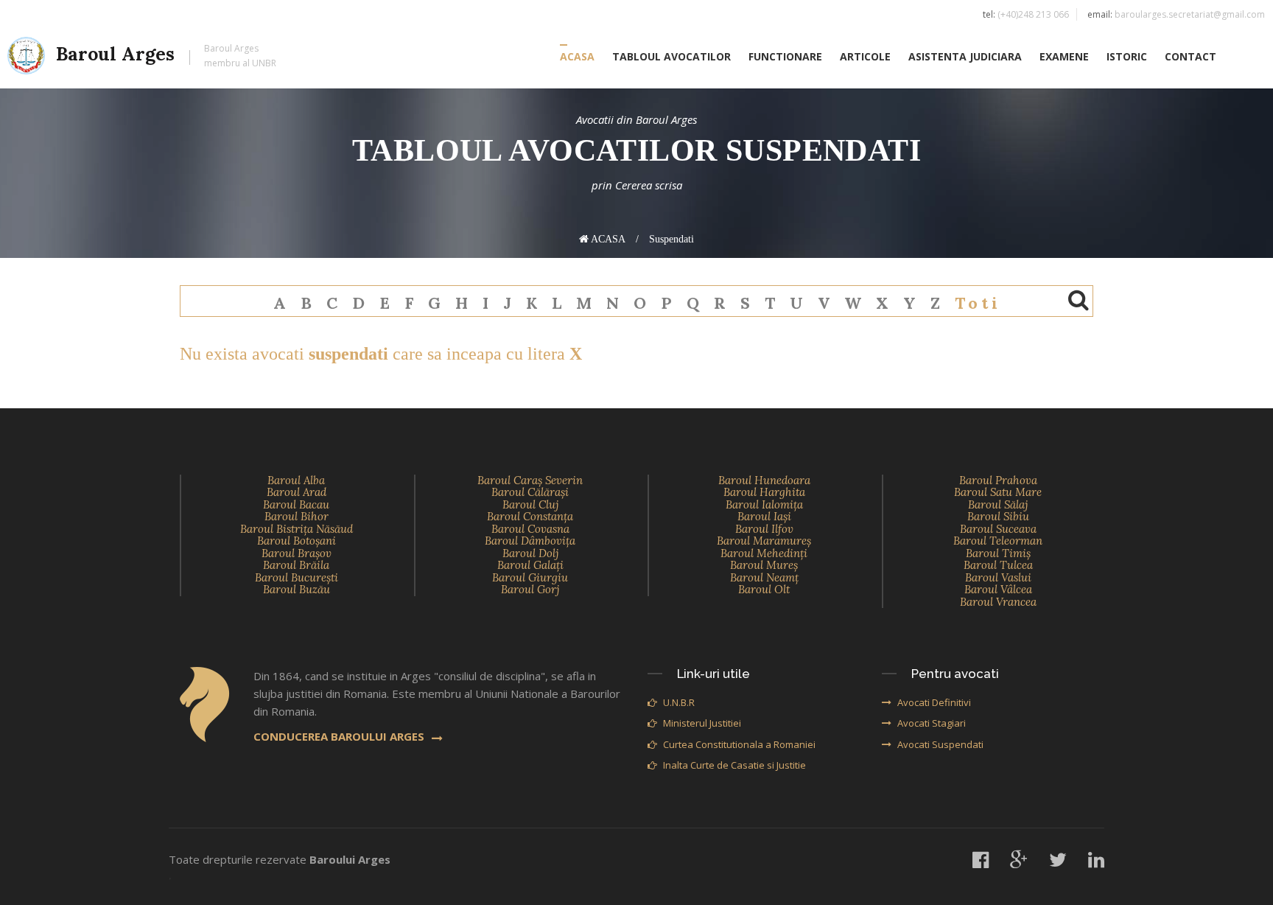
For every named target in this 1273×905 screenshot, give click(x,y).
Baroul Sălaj (998, 504)
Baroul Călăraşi (530, 492)
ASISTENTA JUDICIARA (965, 56)
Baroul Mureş (764, 565)
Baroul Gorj (530, 589)
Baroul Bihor (296, 516)
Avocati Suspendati (940, 744)
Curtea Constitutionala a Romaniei (739, 744)
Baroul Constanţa (530, 516)
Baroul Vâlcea (998, 589)
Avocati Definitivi (934, 702)
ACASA (577, 56)
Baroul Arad (296, 492)
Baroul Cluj (530, 504)
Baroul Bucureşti (296, 577)
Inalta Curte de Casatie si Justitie (734, 765)
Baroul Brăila (296, 565)
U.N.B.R (679, 702)
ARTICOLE (865, 56)
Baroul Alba (296, 480)
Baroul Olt (764, 589)
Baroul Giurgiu (530, 577)
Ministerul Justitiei (702, 723)
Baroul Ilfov (764, 529)
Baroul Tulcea (998, 565)
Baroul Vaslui (998, 577)
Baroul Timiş (998, 553)
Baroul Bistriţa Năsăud (296, 529)
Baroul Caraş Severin (530, 480)
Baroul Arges (166, 55)
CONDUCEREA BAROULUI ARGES (338, 736)
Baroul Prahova (998, 480)
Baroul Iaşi (764, 516)
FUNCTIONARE (785, 56)
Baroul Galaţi (530, 565)
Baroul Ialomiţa (764, 504)
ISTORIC (1127, 56)
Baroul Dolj (530, 553)
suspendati (671, 239)
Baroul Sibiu (998, 516)
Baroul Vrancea (998, 602)
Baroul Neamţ (764, 577)
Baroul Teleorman (997, 541)
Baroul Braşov (297, 553)
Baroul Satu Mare (998, 492)
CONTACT (1190, 56)
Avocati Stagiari (931, 723)
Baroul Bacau (296, 504)
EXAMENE (1064, 56)
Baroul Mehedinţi (763, 553)
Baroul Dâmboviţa (530, 541)
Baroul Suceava (998, 529)
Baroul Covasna (530, 529)
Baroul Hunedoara (764, 480)
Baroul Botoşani (296, 541)
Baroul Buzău (296, 589)
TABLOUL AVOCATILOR (671, 56)
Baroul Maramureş (764, 541)
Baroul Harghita (764, 492)
